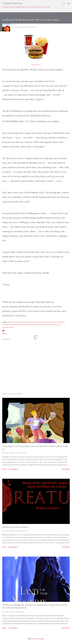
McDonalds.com (36, 64)
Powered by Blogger (37, 639)
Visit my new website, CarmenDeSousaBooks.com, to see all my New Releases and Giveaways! (26, 7)
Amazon (19, 322)
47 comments (13, 469)
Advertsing (12, 322)
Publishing (47, 325)
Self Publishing (7, 327)
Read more (66, 469)
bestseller (27, 322)
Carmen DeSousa (12, 3)
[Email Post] (3, 331)
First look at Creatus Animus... (15, 526)
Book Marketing (59, 322)
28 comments (13, 547)
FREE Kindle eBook (21, 325)
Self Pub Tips (56, 325)
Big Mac (49, 322)
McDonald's (38, 325)
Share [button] (4, 333)
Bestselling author (38, 322)
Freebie (30, 325)
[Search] (64, 3)
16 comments (13, 628)
